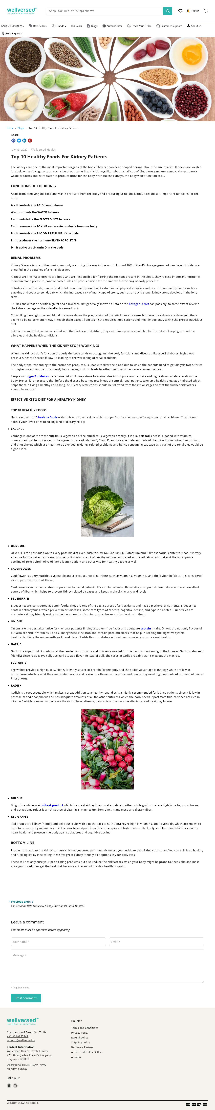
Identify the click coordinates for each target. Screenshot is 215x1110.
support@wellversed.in (21, 1040)
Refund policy (79, 1037)
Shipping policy (80, 1042)
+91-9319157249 (17, 1036)
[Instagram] (15, 1085)
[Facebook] (9, 1085)
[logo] (22, 11)
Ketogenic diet (139, 304)
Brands (60, 26)
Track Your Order (141, 26)
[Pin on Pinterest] (30, 141)
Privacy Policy (79, 1032)
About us (196, 26)
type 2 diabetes (38, 376)
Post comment (26, 998)
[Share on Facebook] (13, 141)
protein (146, 628)
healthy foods (48, 417)
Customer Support (171, 26)
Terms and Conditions (84, 1027)
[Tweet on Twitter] (19, 141)
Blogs (94, 26)
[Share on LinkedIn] (24, 141)
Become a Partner (82, 1047)
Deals (78, 26)
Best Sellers (40, 26)
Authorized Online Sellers (87, 1052)
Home (10, 128)
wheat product (52, 805)
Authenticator (114, 26)
